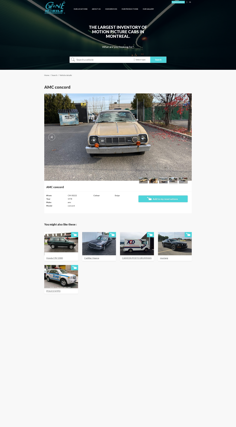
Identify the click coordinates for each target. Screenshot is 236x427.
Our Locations (80, 9)
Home (46, 75)
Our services (111, 9)
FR (190, 2)
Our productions (130, 9)
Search (54, 75)
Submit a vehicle (178, 2)
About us (96, 9)
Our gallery (148, 9)
